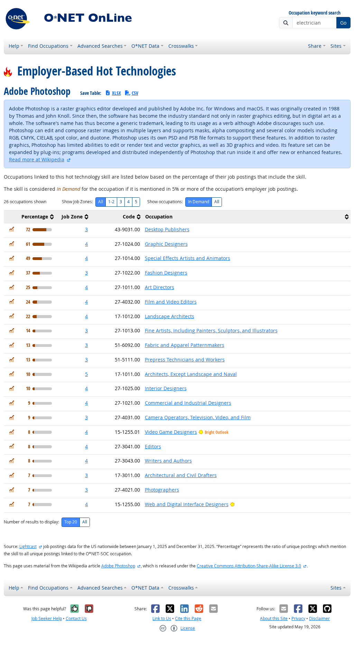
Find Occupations (48, 46)
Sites (336, 46)
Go (343, 22)
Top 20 (70, 522)
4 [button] (86, 244)
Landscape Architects (169, 316)
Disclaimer (319, 618)
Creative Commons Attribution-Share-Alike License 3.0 (249, 566)
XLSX (116, 93)
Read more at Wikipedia (36, 159)
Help (14, 46)
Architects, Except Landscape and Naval (191, 374)
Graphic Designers (166, 244)
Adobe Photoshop (118, 566)
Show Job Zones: (77, 202)
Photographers (162, 489)
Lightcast (28, 546)
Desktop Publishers (167, 229)
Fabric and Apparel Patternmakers (184, 345)
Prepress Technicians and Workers (185, 359)
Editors (153, 446)
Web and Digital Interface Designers (187, 504)
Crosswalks (181, 46)
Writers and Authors (168, 460)
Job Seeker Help (46, 618)
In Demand (198, 202)
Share (315, 46)
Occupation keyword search (315, 13)
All (100, 202)
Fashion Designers (166, 272)
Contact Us (76, 618)
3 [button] (86, 229)
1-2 (111, 202)
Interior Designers (166, 388)
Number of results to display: (31, 522)
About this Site (274, 618)
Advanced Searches (100, 46)
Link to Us (161, 618)
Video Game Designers (171, 432)
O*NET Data (145, 46)
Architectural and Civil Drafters (181, 475)
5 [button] (86, 374)
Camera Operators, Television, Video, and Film (198, 417)
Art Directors (159, 287)
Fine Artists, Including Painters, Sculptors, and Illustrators (211, 330)
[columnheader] (30, 216)
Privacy (298, 618)
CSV (135, 93)
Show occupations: (165, 202)
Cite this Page (188, 618)
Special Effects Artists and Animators (187, 258)
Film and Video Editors (171, 301)
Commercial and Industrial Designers (188, 403)
